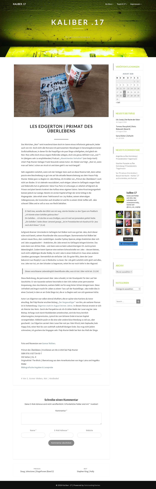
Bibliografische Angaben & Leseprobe (37, 367)
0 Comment (75, 136)
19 (124, 92)
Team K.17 (121, 4)
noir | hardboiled (51, 378)
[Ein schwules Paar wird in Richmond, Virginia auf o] (119, 214)
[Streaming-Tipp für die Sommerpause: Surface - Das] (119, 223)
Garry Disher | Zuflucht (125, 136)
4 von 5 (24, 378)
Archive (108, 4)
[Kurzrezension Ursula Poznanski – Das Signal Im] (136, 231)
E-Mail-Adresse (61, 430)
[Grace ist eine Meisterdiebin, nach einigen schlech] (128, 231)
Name (33, 430)
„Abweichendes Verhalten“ (71, 158)
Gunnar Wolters (48, 343)
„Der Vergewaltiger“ (66, 302)
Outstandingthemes (92, 485)
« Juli (118, 102)
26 (124, 96)
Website (89, 430)
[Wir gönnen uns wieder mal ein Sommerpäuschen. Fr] (136, 223)
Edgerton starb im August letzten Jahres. (55, 305)
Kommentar (61, 410)
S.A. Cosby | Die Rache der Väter (128, 119)
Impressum (135, 4)
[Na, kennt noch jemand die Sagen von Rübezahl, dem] (128, 214)
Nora (47, 136)
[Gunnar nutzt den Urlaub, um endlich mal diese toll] (128, 223)
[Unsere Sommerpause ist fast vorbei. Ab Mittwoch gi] (136, 214)
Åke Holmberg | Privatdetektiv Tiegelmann (126, 166)
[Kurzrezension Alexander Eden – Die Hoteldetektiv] (119, 231)
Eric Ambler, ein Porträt (127, 178)
